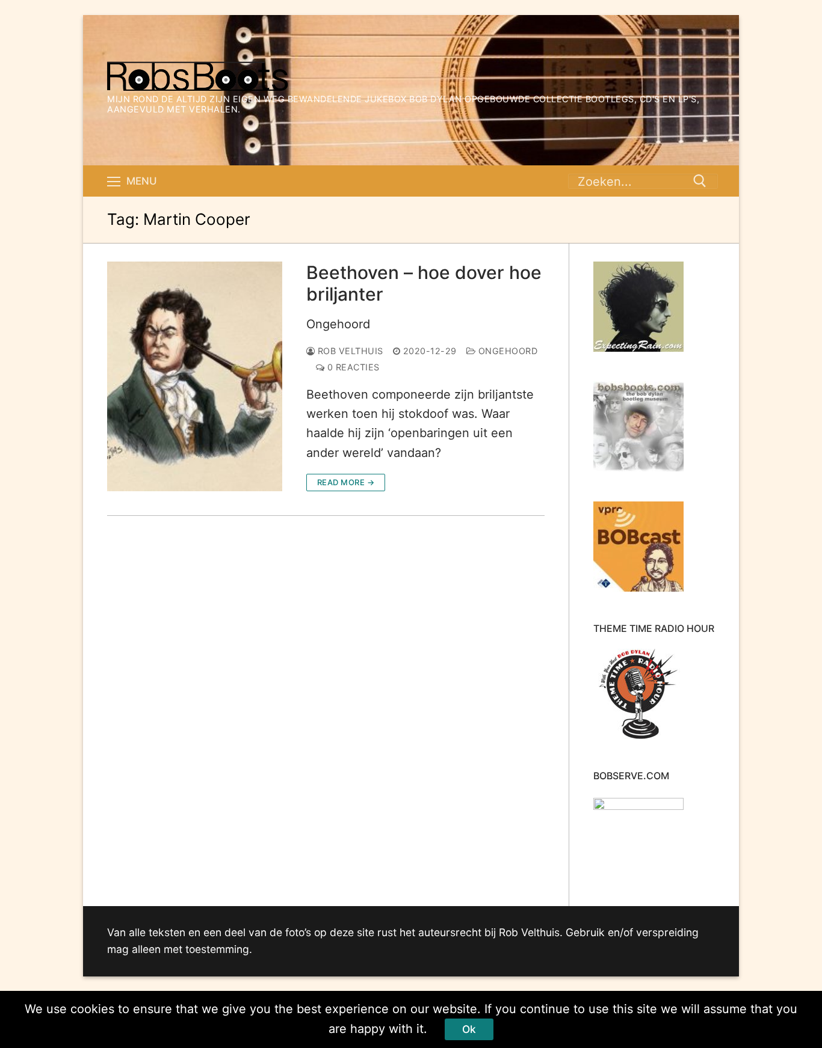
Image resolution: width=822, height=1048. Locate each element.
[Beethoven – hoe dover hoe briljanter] (194, 376)
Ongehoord (338, 324)
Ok (469, 1029)
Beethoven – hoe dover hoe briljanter (424, 283)
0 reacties (352, 367)
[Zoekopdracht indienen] (700, 181)
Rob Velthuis (349, 351)
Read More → (346, 482)
